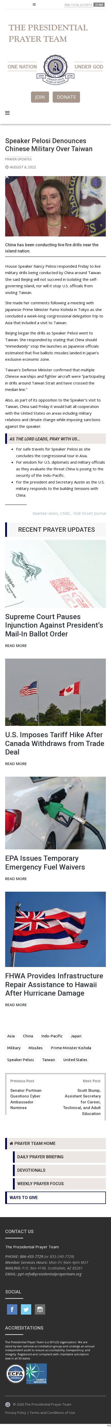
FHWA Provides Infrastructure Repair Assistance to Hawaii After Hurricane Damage (54, 984)
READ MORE (16, 646)
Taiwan (48, 1059)
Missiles (36, 1048)
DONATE (66, 97)
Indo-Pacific (51, 1036)
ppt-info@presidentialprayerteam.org (50, 1273)
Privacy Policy (15, 1412)
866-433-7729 (31, 1256)
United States (75, 1059)
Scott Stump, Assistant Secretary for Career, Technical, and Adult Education (82, 1102)
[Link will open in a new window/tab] (12, 1309)
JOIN (40, 97)
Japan (76, 1036)
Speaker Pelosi (20, 1059)
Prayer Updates (18, 159)
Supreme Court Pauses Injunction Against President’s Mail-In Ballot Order (54, 625)
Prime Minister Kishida (71, 1048)
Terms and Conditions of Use (52, 1412)
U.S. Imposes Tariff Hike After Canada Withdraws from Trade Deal (54, 743)
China (28, 1036)
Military (13, 1048)
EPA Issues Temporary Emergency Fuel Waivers (45, 862)
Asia (11, 1036)
